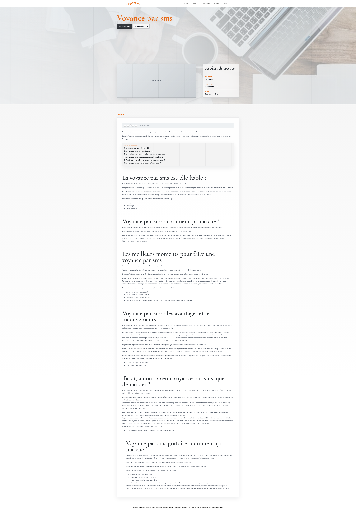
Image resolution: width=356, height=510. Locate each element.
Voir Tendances (124, 26)
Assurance (206, 3)
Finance (216, 3)
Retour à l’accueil (141, 26)
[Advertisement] (178, 46)
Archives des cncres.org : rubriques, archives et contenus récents (153, 507)
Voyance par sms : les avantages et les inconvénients (144, 157)
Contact (225, 3)
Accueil (186, 3)
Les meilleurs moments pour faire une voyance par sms (145, 154)
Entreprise (196, 3)
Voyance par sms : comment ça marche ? (140, 151)
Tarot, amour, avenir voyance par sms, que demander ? (145, 160)
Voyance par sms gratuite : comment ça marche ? (143, 163)
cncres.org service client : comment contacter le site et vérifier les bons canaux (199, 507)
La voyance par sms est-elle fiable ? (138, 148)
